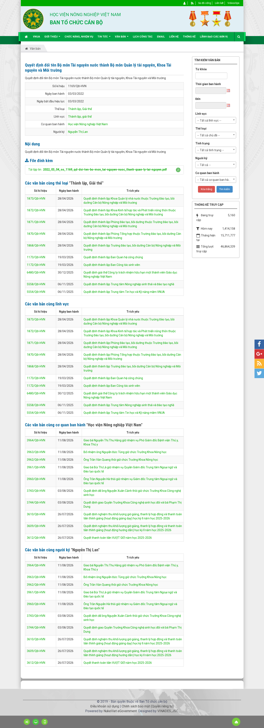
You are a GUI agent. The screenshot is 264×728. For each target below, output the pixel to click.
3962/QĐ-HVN (36, 459)
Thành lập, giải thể (80, 116)
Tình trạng (202, 143)
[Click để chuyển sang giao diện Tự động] (27, 722)
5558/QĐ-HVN (36, 284)
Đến (197, 98)
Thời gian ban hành (208, 84)
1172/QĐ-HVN (36, 264)
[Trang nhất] (27, 36)
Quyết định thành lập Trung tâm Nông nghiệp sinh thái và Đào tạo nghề (129, 284)
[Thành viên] (184, 3)
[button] (178, 169)
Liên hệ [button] (174, 36)
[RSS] (192, 3)
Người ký (201, 158)
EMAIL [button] (161, 36)
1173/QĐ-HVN (36, 257)
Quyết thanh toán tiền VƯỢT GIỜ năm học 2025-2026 (118, 537)
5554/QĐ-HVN (36, 291)
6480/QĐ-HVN (36, 272)
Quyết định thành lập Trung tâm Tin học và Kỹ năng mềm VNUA (124, 291)
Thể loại (200, 128)
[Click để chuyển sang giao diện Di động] (44, 722)
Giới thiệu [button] (51, 36)
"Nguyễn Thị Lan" (85, 549)
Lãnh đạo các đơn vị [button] (214, 36)
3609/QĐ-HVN (36, 526)
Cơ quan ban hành (207, 173)
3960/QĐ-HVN (36, 479)
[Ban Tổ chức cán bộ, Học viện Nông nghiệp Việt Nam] (33, 18)
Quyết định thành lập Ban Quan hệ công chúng (113, 257)
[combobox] (215, 120)
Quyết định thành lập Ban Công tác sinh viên (112, 264)
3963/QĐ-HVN (36, 452)
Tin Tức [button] (103, 36)
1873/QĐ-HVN (36, 198)
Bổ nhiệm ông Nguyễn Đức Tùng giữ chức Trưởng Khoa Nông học (125, 452)
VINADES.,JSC (167, 711)
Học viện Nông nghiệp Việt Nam (88, 124)
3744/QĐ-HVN (36, 502)
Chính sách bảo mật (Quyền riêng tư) (148, 706)
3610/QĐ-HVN (36, 514)
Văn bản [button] (120, 36)
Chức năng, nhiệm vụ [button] (79, 36)
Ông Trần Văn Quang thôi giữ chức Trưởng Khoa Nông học (121, 459)
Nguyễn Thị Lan (78, 131)
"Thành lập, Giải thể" (86, 183)
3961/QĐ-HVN (36, 467)
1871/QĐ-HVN (36, 222)
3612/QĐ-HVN (36, 537)
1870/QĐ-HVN (36, 233)
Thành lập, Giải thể (80, 109)
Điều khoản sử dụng (104, 706)
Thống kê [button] (189, 36)
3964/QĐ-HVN (36, 440)
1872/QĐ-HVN (36, 210)
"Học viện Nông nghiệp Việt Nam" (114, 424)
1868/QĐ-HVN (36, 245)
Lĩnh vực (201, 113)
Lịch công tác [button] (143, 36)
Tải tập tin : (97, 169)
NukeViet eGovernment (120, 711)
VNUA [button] (36, 36)
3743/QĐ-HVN (36, 490)
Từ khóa (201, 69)
